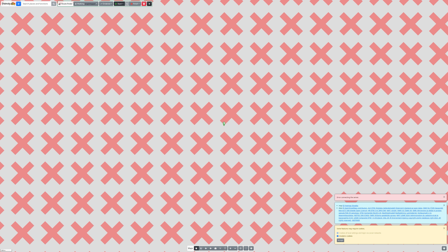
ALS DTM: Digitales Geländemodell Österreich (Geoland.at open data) (395, 208)
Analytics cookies (345, 236)
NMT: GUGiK (391, 210)
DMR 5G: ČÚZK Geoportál (433, 208)
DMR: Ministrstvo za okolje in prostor (427, 210)
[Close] (444, 197)
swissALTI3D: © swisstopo (349, 213)
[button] (224, 124)
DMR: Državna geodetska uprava (383, 215)
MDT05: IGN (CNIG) (361, 215)
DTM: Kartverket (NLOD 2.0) (370, 213)
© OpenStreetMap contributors (355, 208)
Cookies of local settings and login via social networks (360, 233)
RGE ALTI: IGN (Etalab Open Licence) (353, 210)
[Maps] (225, 248)
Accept (340, 240)
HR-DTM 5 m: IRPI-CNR (377, 210)
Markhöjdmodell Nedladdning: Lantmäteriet (399, 213)
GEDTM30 (356, 220)
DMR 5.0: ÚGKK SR (404, 210)
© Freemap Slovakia (350, 206)
